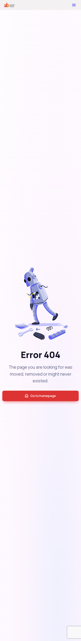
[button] (74, 5)
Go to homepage (43, 396)
